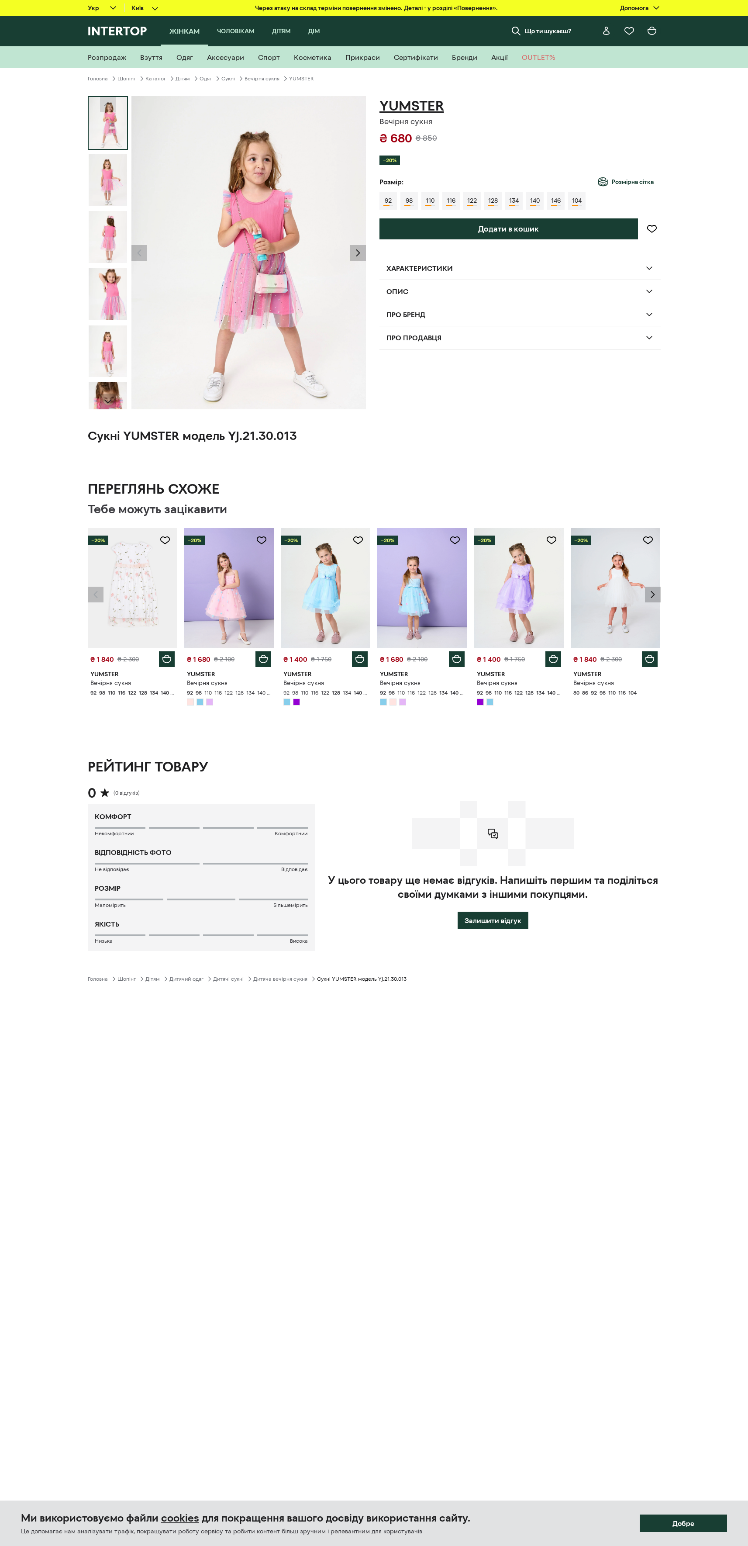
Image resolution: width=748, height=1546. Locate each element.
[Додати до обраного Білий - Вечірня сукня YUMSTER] (165, 540)
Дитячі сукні (228, 979)
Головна (98, 78)
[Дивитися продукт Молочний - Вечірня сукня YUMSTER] (615, 588)
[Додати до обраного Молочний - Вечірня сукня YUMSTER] (648, 540)
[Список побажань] (629, 31)
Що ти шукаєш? (548, 31)
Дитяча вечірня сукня (280, 979)
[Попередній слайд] (139, 253)
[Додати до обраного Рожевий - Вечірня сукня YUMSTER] (261, 540)
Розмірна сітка (633, 182)
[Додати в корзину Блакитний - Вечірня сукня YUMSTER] (360, 659)
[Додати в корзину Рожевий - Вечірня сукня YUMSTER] (263, 659)
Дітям (183, 78)
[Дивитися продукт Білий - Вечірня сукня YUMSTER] (132, 588)
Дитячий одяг (186, 979)
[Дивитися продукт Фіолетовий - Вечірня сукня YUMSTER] (519, 588)
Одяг (206, 78)
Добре (683, 1523)
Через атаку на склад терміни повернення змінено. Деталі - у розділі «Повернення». (376, 8)
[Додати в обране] (652, 229)
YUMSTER (301, 78)
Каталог (155, 78)
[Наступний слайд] (108, 401)
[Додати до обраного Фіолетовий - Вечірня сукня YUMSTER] (551, 540)
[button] (139, 253)
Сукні (228, 78)
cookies (180, 1518)
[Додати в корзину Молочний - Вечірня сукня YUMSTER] (650, 659)
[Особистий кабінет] (606, 31)
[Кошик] (652, 31)
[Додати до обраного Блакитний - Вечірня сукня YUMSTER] (358, 540)
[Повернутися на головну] (117, 31)
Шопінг (126, 78)
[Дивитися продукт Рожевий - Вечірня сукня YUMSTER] (229, 588)
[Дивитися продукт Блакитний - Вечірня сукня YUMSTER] (325, 588)
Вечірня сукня (262, 78)
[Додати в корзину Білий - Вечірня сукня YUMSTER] (167, 659)
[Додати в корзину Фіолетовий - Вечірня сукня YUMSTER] (553, 659)
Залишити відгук (493, 920)
